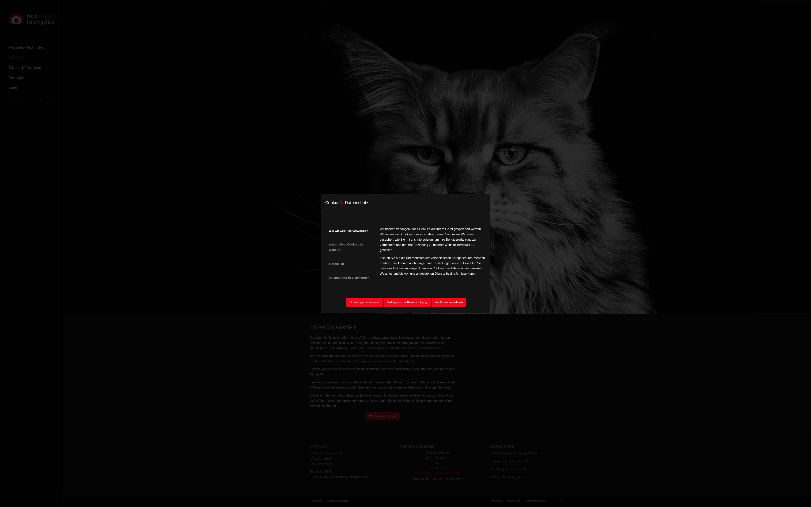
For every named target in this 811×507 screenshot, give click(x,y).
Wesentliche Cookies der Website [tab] (347, 247)
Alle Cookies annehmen (449, 302)
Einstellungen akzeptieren (365, 302)
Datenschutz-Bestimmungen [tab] (349, 277)
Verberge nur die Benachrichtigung (407, 302)
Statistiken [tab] (336, 263)
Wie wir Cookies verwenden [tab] (348, 230)
